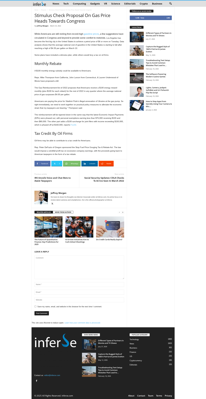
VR (105, 3)
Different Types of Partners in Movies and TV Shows (158, 34)
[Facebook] (37, 381)
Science (115, 3)
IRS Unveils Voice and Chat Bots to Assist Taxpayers (52, 179)
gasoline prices (91, 34)
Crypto (144, 3)
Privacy (168, 395)
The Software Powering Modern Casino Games (156, 75)
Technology (134, 339)
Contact (141, 395)
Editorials (130, 3)
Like (168, 18)
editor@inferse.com (52, 375)
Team (150, 395)
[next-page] (122, 212)
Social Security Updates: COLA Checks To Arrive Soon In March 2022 (104, 179)
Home (36, 10)
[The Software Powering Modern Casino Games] (137, 78)
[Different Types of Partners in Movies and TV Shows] (137, 37)
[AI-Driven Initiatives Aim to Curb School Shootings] (79, 227)
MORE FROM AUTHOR (63, 212)
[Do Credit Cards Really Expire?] (110, 227)
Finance (43, 10)
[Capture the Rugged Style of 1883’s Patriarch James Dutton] (137, 50)
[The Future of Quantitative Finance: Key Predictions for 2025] (48, 227)
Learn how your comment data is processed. (83, 323)
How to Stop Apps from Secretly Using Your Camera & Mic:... (159, 104)
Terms (159, 395)
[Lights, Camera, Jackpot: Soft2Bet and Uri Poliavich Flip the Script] (137, 91)
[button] (170, 4)
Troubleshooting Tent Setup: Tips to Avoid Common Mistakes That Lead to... (158, 63)
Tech (66, 3)
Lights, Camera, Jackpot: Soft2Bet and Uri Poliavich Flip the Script (157, 90)
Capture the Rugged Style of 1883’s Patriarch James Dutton (158, 49)
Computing (79, 3)
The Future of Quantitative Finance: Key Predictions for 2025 (46, 242)
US (131, 356)
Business (157, 3)
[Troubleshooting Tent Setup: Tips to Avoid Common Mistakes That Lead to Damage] (137, 64)
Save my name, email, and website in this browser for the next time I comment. (69, 307)
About (131, 395)
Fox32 (73, 125)
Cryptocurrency (136, 361)
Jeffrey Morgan (42, 26)
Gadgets (95, 3)
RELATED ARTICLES (44, 212)
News (56, 3)
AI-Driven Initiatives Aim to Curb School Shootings (77, 240)
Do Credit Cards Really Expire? (109, 239)
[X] (52, 204)
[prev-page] (119, 212)
